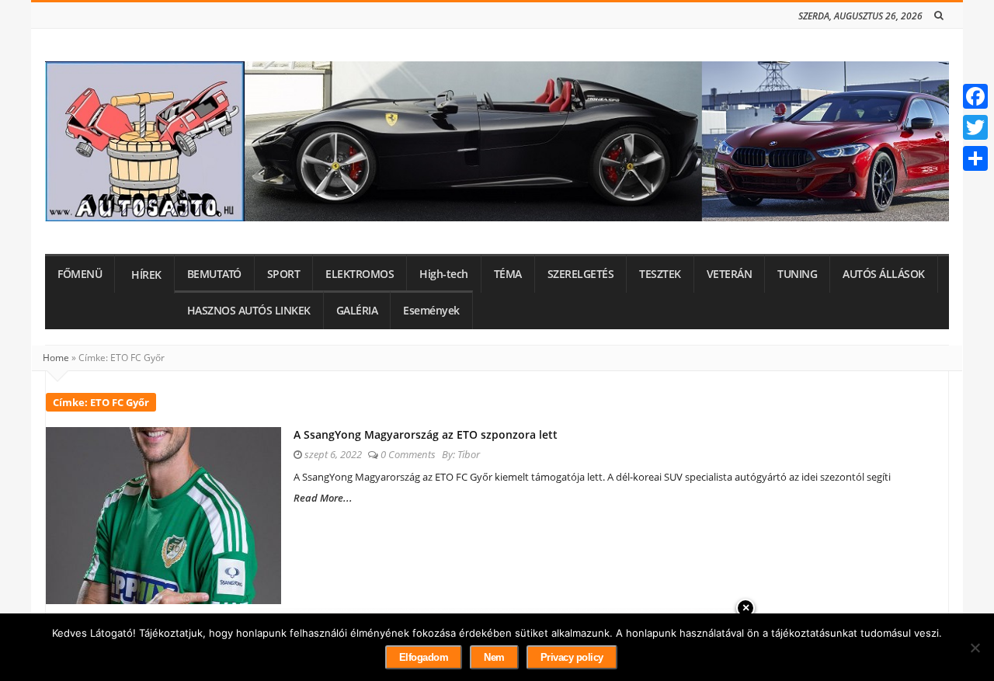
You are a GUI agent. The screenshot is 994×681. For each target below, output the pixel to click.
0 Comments (408, 454)
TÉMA (508, 274)
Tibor (468, 454)
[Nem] (974, 647)
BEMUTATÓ (214, 274)
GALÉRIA (357, 311)
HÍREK (146, 275)
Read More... (323, 498)
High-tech (443, 274)
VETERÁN (729, 274)
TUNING (797, 274)
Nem (494, 657)
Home (56, 357)
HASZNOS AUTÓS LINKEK (249, 311)
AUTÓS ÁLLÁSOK (884, 274)
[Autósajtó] (497, 141)
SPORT (284, 274)
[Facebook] (975, 96)
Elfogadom (424, 657)
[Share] (975, 158)
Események (431, 311)
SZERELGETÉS (580, 274)
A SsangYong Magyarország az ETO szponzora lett (426, 434)
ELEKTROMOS (359, 274)
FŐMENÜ (79, 274)
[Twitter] (975, 127)
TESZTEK (660, 274)
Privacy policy (571, 657)
